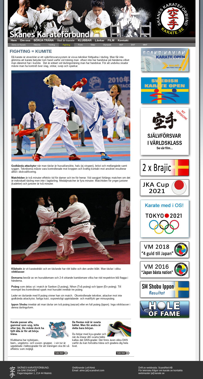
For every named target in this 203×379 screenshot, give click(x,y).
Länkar (99, 40)
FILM (111, 40)
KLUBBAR (85, 40)
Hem (14, 40)
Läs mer (59, 353)
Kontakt (123, 40)
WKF (145, 45)
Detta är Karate (19, 45)
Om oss (25, 40)
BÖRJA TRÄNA (44, 40)
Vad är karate (66, 40)
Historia (37, 45)
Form (80, 45)
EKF (133, 45)
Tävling (51, 45)
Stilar (93, 45)
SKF (121, 45)
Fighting (66, 45)
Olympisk (107, 45)
